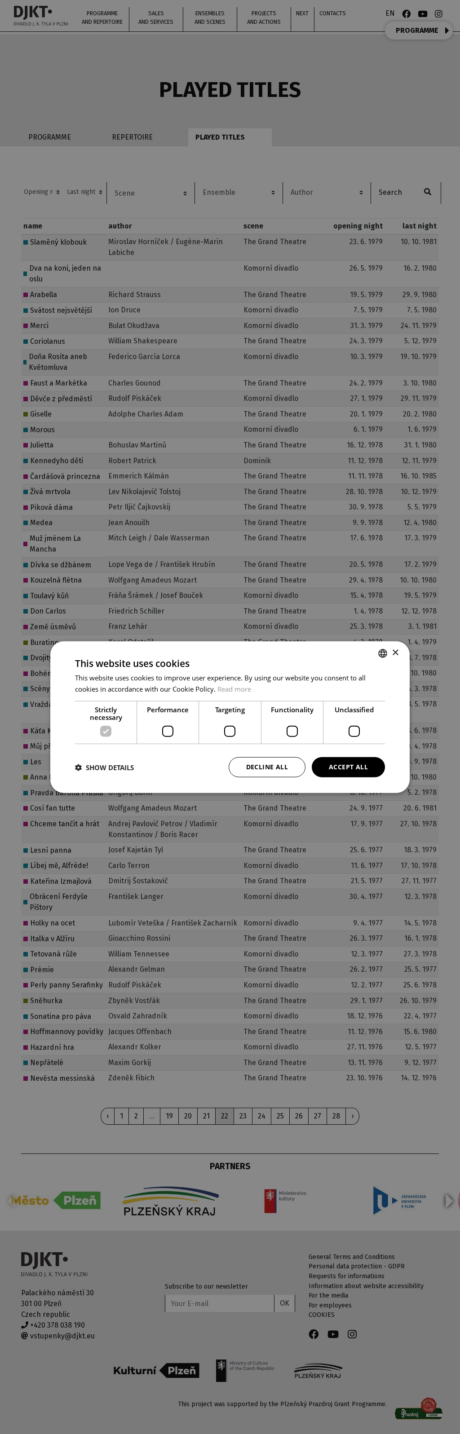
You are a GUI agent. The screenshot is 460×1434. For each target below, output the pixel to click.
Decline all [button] (267, 767)
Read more (234, 688)
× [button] (395, 652)
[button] (104, 767)
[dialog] (230, 717)
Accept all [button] (348, 767)
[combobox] (382, 653)
